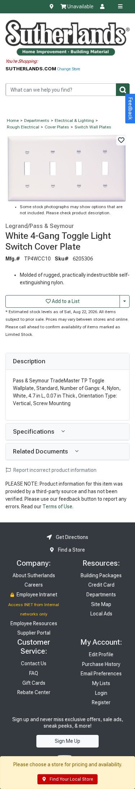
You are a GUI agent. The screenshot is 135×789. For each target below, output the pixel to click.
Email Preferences (101, 673)
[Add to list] (121, 140)
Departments (36, 120)
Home (13, 120)
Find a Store (71, 550)
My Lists (101, 683)
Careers (33, 585)
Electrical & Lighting (74, 120)
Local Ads (101, 614)
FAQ (33, 673)
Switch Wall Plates (93, 127)
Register (101, 702)
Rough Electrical (23, 127)
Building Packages (101, 575)
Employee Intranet (36, 594)
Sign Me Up (67, 741)
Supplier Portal (33, 633)
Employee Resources (33, 623)
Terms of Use (57, 506)
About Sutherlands (34, 575)
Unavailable (79, 6)
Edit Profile (101, 654)
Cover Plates (57, 127)
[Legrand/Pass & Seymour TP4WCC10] (67, 167)
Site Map (101, 604)
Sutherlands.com (31, 68)
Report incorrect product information (54, 470)
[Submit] (123, 89)
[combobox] (67, 89)
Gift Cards (33, 683)
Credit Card (101, 585)
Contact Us (33, 663)
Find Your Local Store (71, 779)
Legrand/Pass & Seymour (39, 225)
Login (101, 693)
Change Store (68, 69)
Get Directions (71, 537)
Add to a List (65, 301)
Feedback (130, 108)
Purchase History (101, 664)
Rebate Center (33, 692)
